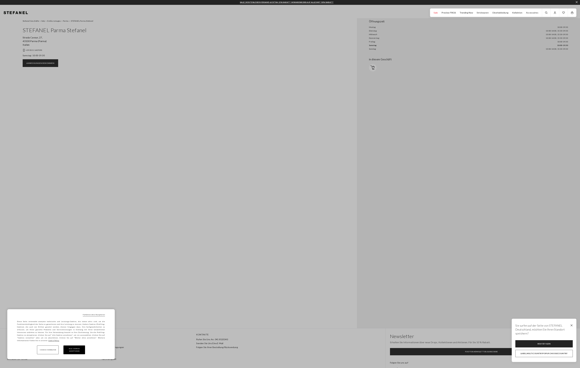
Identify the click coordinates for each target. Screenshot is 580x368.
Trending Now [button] (466, 12)
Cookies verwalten (48, 350)
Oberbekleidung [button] (500, 12)
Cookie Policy (53, 340)
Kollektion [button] (517, 12)
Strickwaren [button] (483, 12)
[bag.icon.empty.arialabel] (572, 12)
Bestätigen (544, 344)
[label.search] (546, 12)
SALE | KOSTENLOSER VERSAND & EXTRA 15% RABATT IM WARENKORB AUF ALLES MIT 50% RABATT (287, 2)
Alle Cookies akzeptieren (74, 350)
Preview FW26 (448, 12)
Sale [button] (436, 12)
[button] (563, 12)
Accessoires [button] (532, 12)
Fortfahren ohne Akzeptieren (94, 315)
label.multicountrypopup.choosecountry (544, 353)
